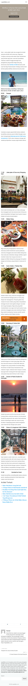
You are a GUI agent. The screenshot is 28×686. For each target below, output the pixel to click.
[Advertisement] (14, 37)
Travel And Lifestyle (14, 16)
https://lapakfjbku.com (6, 642)
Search (2, 675)
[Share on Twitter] (7, 624)
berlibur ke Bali (14, 64)
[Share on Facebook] (20, 624)
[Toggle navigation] (26, 2)
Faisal (8, 631)
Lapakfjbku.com (5, 2)
